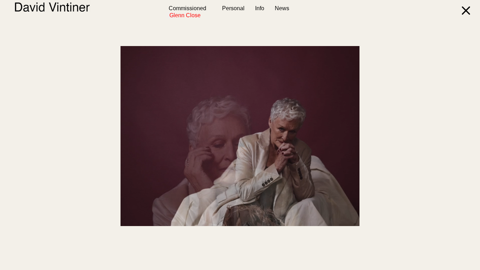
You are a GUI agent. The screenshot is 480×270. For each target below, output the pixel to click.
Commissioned (187, 8)
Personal (233, 8)
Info (259, 8)
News (282, 8)
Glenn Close (172, 15)
